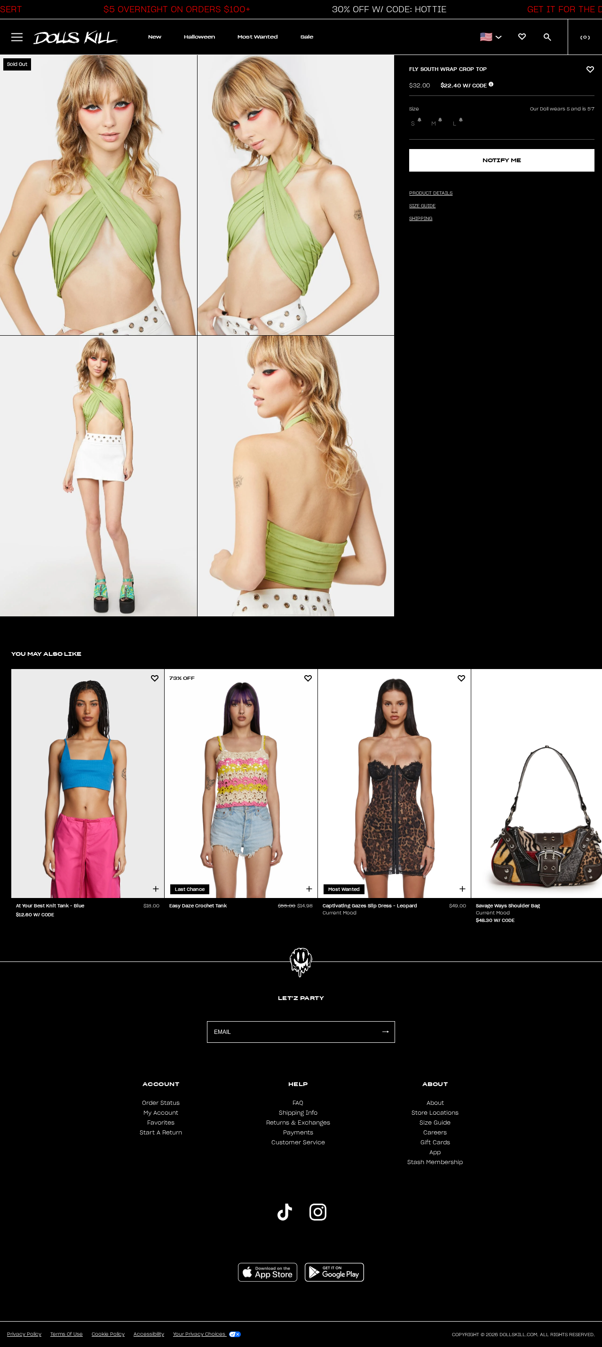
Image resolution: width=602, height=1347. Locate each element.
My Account (160, 1113)
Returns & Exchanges (298, 1123)
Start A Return (161, 1132)
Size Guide (435, 1123)
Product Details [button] (430, 193)
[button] (174, 9)
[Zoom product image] (98, 195)
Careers (435, 1132)
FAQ (298, 1103)
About (435, 1103)
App (435, 1152)
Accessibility (149, 1334)
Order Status (161, 1103)
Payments (298, 1132)
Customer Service (298, 1142)
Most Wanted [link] (258, 37)
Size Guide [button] (422, 206)
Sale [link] (307, 37)
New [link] (154, 37)
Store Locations (435, 1113)
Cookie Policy (108, 1334)
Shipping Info (298, 1113)
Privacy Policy (24, 1334)
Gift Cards (435, 1142)
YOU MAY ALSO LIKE (46, 653)
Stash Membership (435, 1162)
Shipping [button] (420, 218)
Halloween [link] (199, 37)
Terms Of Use (66, 1334)
